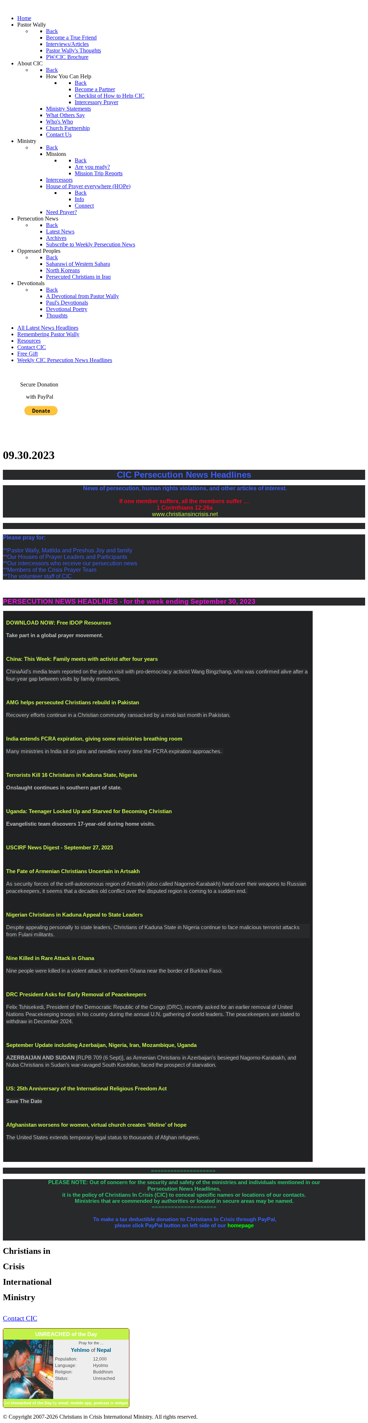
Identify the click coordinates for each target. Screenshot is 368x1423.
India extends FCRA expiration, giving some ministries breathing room (94, 739)
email (63, 1403)
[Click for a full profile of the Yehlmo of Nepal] (28, 1397)
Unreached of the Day (31, 1403)
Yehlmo (80, 1350)
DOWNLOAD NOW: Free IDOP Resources (58, 623)
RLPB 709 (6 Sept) (100, 1057)
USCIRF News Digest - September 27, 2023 (59, 847)
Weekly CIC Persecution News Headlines (64, 360)
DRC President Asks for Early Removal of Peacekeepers (76, 994)
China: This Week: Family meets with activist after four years (82, 659)
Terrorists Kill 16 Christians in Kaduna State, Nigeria (72, 775)
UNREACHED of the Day (66, 1334)
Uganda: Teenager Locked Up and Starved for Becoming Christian (89, 811)
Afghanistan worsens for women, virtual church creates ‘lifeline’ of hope (96, 1125)
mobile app (81, 1403)
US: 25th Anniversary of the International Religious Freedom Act (86, 1088)
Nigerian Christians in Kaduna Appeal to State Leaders (74, 915)
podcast (101, 1403)
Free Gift (27, 354)
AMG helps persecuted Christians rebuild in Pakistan (72, 702)
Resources (29, 341)
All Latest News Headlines (47, 328)
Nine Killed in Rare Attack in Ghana (50, 958)
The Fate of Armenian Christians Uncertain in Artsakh (73, 871)
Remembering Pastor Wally (48, 334)
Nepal (104, 1350)
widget (121, 1403)
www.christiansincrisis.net (185, 514)
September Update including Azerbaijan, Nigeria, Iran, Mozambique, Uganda (101, 1045)
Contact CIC (31, 347)
